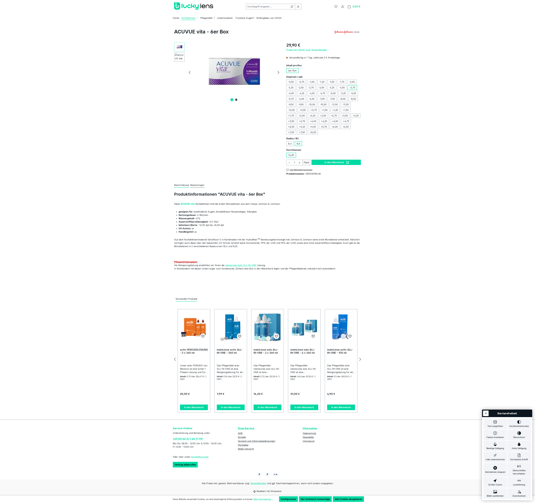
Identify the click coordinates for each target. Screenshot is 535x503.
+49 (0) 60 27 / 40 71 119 (188, 438)
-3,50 (342, 87)
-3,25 (331, 87)
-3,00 (321, 87)
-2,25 (290, 87)
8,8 (298, 143)
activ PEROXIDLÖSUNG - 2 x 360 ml (194, 351)
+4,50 (335, 121)
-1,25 (321, 81)
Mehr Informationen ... (263, 499)
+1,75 (291, 115)
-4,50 (312, 93)
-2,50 (301, 87)
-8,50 (353, 98)
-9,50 (301, 104)
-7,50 (332, 98)
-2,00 (352, 81)
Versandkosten (258, 483)
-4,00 (291, 93)
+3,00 (345, 115)
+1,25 (335, 110)
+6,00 (335, 126)
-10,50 (323, 104)
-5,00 (333, 93)
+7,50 (302, 132)
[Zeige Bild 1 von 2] (232, 100)
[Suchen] (292, 6)
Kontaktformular (199, 456)
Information (310, 428)
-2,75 (311, 87)
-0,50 (291, 81)
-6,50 (311, 98)
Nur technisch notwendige (315, 499)
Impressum (309, 441)
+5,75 (324, 126)
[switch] (495, 423)
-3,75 (352, 87)
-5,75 (291, 98)
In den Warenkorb (335, 162)
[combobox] (267, 6)
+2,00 (302, 115)
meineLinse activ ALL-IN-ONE (240, 265)
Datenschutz (309, 433)
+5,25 (302, 126)
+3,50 (291, 121)
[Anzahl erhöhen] (300, 162)
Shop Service (246, 428)
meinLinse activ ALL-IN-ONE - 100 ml (340, 351)
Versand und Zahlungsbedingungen (256, 441)
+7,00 (291, 132)
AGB (240, 433)
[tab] (181, 185)
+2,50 (323, 115)
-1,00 (311, 81)
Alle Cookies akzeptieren (348, 499)
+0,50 (303, 110)
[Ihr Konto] (342, 6)
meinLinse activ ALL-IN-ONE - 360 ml (230, 351)
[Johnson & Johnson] (347, 33)
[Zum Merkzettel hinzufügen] (203, 336)
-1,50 (331, 81)
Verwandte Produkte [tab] (186, 298)
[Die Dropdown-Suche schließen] (298, 6)
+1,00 (325, 110)
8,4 (290, 143)
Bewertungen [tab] (197, 185)
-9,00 (291, 104)
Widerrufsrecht (246, 448)
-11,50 (345, 104)
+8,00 (313, 132)
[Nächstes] (278, 72)
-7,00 (322, 98)
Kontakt (242, 437)
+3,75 (302, 121)
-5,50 (353, 93)
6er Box (292, 70)
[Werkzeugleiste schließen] (486, 413)
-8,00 (343, 98)
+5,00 (291, 126)
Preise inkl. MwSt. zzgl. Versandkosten (306, 49)
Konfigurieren (288, 499)
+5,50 (313, 126)
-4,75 (322, 93)
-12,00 (291, 110)
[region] (227, 72)
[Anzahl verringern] (289, 162)
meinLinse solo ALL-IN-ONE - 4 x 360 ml (302, 351)
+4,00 (313, 121)
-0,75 (301, 81)
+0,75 (314, 110)
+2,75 (334, 115)
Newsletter (308, 437)
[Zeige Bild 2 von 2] (236, 100)
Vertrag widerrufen (185, 464)
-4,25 (301, 93)
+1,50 (346, 110)
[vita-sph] (234, 72)
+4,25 (324, 121)
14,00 (291, 155)
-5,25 (343, 93)
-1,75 (341, 81)
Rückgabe (243, 445)
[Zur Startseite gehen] (194, 6)
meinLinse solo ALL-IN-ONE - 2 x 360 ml (266, 351)
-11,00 (334, 104)
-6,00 (301, 98)
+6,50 (346, 126)
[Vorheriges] (189, 72)
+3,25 (356, 115)
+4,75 (346, 121)
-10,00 (311, 104)
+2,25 (312, 115)
